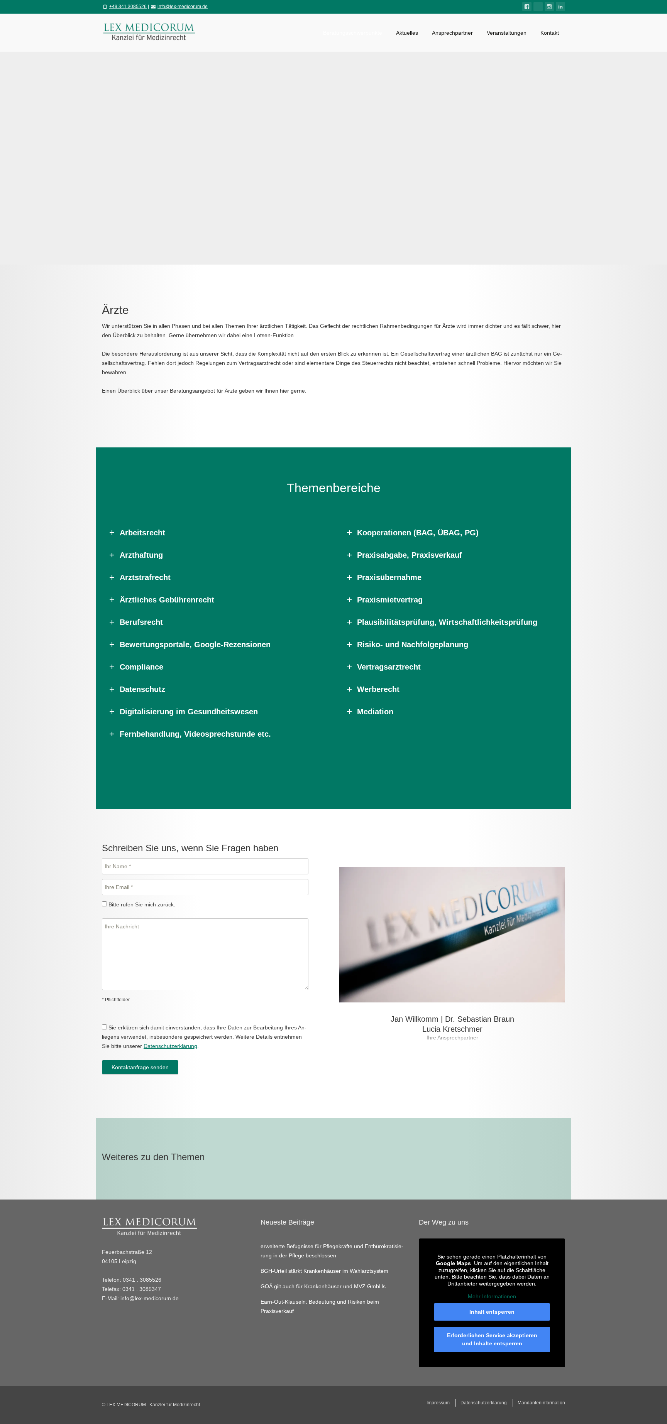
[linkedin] (560, 6)
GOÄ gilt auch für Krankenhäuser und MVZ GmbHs (323, 1286)
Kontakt (549, 33)
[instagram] (549, 6)
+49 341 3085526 (128, 6)
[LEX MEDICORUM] (153, 31)
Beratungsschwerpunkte (352, 33)
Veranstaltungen (506, 33)
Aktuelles (407, 33)
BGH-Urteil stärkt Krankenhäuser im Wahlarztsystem (324, 1271)
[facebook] (527, 6)
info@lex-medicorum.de (182, 6)
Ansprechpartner (452, 33)
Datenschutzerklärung (170, 1046)
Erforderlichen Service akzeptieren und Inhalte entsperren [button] (492, 1339)
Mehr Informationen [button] (492, 1296)
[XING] (538, 6)
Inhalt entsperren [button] (492, 1312)
